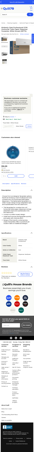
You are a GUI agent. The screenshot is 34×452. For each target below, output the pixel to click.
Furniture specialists (15, 388)
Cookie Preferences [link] (20, 441)
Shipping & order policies (5, 372)
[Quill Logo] (8, 8)
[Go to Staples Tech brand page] (25, 304)
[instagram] (11, 338)
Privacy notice (19, 438)
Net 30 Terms (16, 367)
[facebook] (20, 338)
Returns (3, 354)
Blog (2, 411)
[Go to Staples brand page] (17, 304)
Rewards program (15, 354)
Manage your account (5, 357)
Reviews (23, 183)
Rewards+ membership (16, 350)
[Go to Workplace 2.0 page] (21, 310)
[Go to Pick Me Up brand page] (25, 298)
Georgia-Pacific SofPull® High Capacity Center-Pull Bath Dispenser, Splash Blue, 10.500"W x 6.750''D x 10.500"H (11, 162)
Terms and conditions (17, 330)
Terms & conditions (7, 438)
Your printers (27, 358)
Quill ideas (15, 398)
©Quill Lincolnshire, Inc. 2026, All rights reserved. (14, 433)
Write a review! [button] (24, 34)
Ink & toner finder (26, 354)
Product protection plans (15, 393)
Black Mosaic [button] (8, 126)
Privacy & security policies (6, 382)
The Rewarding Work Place (9, 414)
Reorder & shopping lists (27, 350)
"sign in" (19, 109)
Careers (3, 417)
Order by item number (27, 362)
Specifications (15, 183)
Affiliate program (14, 401)
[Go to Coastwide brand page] (17, 298)
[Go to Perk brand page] (9, 304)
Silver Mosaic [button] (20, 126)
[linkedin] (16, 338)
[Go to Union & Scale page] (13, 310)
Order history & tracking (5, 350)
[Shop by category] (2, 8)
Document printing (15, 378)
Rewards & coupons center (27, 366)
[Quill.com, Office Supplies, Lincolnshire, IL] (7, 427)
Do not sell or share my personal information (17, 443)
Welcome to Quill (6, 408)
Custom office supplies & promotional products (16, 372)
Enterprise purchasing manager (15, 383)
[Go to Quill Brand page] (9, 298)
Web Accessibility (6, 420)
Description (6, 183)
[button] (33, 2)
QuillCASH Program (15, 359)
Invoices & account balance (4, 363)
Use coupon (26, 325)
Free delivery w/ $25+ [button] (8, 172)
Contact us (4, 386)
